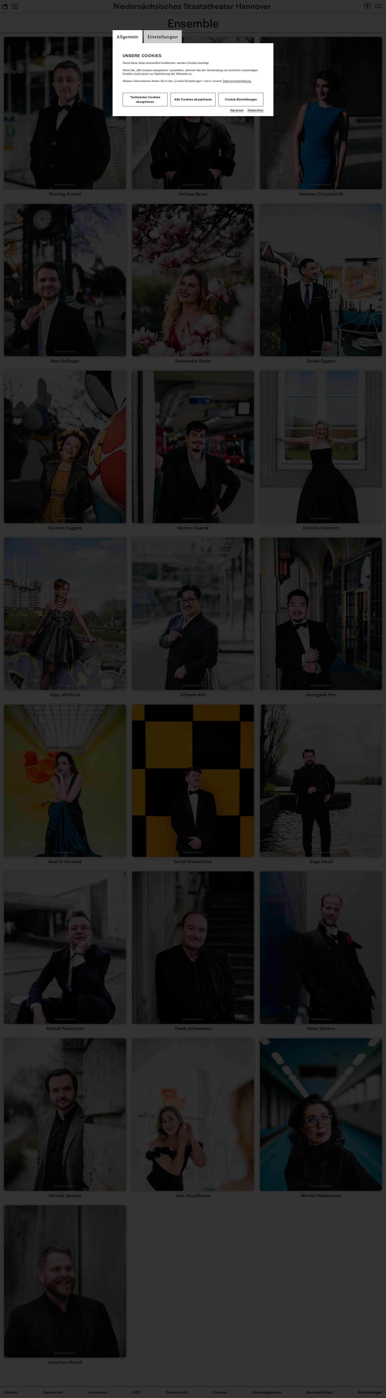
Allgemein (128, 36)
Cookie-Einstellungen (241, 99)
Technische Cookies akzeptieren (145, 99)
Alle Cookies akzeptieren (193, 99)
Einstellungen (163, 36)
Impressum (236, 110)
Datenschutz (255, 110)
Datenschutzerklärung (237, 81)
